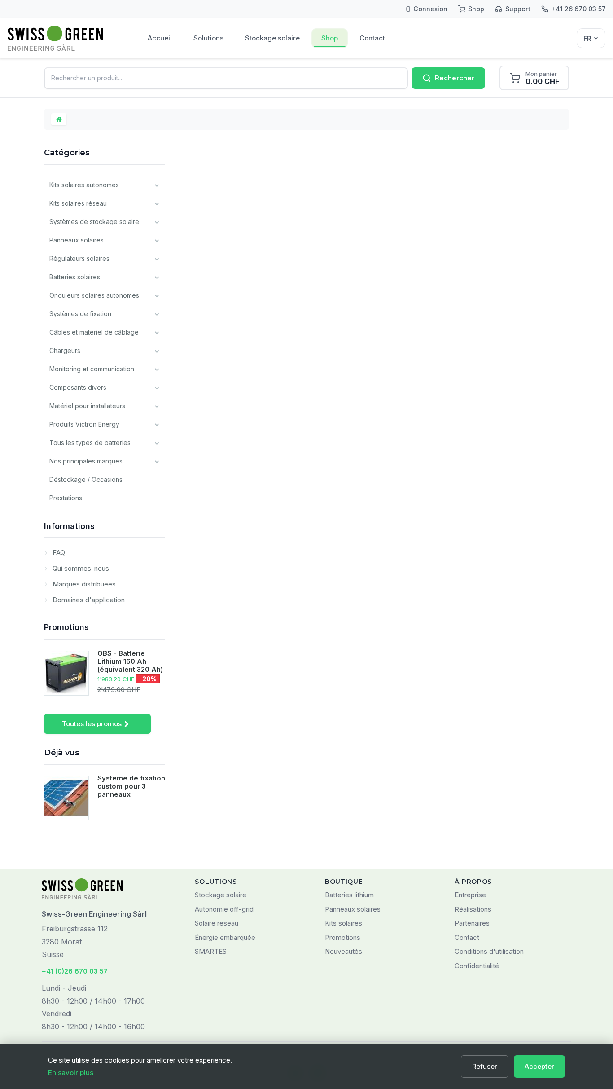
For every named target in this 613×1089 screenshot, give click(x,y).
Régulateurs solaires (79, 258)
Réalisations (473, 909)
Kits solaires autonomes (84, 185)
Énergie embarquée (225, 937)
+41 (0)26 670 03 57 (75, 971)
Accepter (539, 1066)
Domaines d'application (88, 599)
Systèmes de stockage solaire (94, 221)
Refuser (484, 1066)
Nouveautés (343, 951)
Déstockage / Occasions (86, 479)
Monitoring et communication (91, 369)
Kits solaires (343, 923)
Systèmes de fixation (80, 313)
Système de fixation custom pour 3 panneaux (131, 786)
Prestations (65, 498)
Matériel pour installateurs (87, 406)
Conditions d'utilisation (489, 951)
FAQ (58, 552)
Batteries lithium (349, 895)
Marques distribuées (83, 584)
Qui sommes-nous (80, 568)
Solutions (208, 38)
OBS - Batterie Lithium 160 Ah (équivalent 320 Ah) (130, 661)
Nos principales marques (86, 461)
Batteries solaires (74, 277)
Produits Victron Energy (84, 424)
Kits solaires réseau (78, 203)
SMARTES (211, 951)
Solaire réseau (216, 923)
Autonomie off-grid (224, 909)
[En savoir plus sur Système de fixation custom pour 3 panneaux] (66, 798)
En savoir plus (70, 1072)
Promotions (66, 627)
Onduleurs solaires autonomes (94, 295)
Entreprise (470, 895)
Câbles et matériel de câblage (94, 332)
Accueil (160, 38)
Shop (329, 38)
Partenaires (472, 923)
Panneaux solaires (76, 240)
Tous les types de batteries (90, 442)
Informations (69, 526)
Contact (372, 38)
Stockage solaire (272, 38)
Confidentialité (477, 965)
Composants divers (77, 387)
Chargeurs (64, 350)
